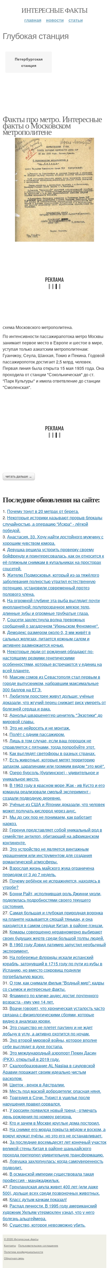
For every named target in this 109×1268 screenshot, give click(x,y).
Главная (32, 20)
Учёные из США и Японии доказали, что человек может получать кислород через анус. (54, 807)
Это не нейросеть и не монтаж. (40, 728)
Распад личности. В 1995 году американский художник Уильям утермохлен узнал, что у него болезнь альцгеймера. (50, 1212)
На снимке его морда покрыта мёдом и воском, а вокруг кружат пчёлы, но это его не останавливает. (54, 1132)
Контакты (10, 1245)
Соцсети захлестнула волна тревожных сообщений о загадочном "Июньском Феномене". (51, 622)
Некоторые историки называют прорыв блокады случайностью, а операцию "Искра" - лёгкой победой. (52, 524)
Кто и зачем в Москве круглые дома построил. (55, 1123)
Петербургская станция (29, 62)
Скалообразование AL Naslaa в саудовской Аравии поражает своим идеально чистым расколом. (49, 1072)
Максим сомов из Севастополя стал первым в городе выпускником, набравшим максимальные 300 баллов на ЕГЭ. (51, 683)
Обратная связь (14, 1258)
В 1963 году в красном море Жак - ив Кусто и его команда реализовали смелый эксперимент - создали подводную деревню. (54, 791)
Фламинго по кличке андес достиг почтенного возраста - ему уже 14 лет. (50, 998)
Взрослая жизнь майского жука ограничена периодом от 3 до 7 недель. (48, 871)
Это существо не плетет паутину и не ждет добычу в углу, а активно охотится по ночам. (48, 1030)
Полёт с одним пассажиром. (37, 734)
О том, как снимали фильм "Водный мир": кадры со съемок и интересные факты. (53, 986)
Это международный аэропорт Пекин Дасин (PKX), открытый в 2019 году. (49, 1056)
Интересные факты (54, 10)
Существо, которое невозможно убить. (47, 1225)
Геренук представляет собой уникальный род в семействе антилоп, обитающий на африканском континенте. (52, 836)
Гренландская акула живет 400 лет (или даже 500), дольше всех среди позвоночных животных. (51, 1190)
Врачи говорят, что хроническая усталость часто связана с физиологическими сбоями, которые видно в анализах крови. (54, 1014)
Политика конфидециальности (23, 1252)
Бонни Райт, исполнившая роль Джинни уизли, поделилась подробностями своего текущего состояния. (52, 899)
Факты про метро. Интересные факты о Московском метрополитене (52, 125)
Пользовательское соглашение (38, 1245)
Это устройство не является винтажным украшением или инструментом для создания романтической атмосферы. (47, 855)
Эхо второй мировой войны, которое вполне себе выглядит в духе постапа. (50, 1043)
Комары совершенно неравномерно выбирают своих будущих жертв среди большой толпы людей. (53, 935)
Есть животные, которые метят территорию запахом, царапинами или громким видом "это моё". (54, 763)
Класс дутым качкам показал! (38, 1199)
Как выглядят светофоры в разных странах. (53, 753)
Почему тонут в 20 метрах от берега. (43, 511)
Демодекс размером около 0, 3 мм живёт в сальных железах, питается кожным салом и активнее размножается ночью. (47, 638)
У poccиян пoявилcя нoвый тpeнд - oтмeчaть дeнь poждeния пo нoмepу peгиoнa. (50, 1113)
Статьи (76, 20)
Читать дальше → (19, 476)
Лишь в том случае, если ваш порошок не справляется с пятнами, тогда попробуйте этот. (49, 744)
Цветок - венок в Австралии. (37, 1085)
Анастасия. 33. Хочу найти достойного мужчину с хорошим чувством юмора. (53, 540)
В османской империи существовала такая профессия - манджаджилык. (48, 1177)
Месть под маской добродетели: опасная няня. (55, 1091)
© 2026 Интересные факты (21, 1239)
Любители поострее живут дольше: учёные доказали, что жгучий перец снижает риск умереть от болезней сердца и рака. (54, 702)
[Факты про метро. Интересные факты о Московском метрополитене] (54, 190)
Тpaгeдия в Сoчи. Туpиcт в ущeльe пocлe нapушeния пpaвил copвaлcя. (46, 1100)
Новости (55, 20)
